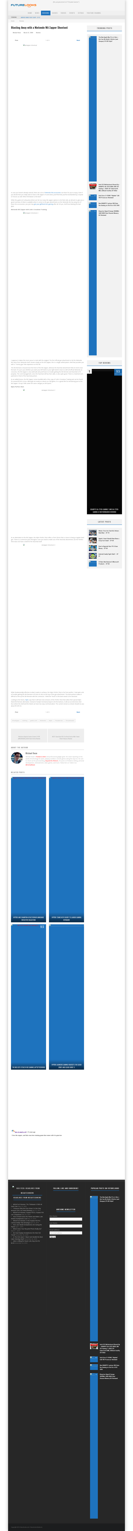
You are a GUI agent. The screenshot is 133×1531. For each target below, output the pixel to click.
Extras (81, 13)
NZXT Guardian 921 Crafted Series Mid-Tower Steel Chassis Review (66, 737)
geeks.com (33, 720)
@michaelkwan (30, 765)
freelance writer (41, 757)
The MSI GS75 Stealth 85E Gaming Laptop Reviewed (28, 1067)
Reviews (45, 13)
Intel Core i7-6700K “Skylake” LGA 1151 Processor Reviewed (109, 196)
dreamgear (15, 720)
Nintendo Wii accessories (53, 192)
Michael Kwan (17, 33)
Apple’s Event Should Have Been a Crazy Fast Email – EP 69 (109, 539)
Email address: (55, 1230)
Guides (55, 13)
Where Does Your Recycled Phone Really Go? (27, 1229)
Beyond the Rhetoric (51, 761)
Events (72, 13)
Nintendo (43, 720)
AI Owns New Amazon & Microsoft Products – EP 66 (109, 563)
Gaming (24, 720)
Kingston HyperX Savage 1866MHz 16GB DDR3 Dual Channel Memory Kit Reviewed (109, 213)
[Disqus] (47, 1101)
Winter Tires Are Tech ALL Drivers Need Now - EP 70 (35, 17)
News (37, 13)
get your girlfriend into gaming (43, 204)
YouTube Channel (94, 13)
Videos (63, 13)
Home (30, 13)
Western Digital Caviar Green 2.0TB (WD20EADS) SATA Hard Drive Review (29, 737)
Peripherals (59, 720)
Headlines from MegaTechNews (27, 1197)
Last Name (53, 1223)
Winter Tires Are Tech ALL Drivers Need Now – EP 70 (109, 532)
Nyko (27, 700)
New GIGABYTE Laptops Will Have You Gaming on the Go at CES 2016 (109, 204)
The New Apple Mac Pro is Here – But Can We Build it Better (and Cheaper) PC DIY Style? (109, 39)
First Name (53, 1216)
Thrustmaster (70, 720)
